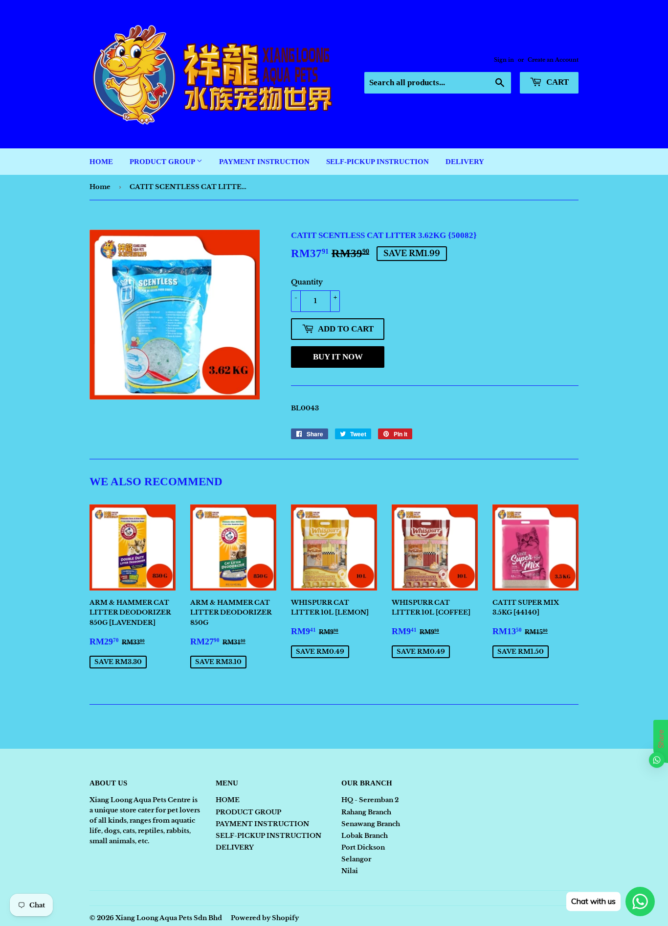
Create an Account (553, 59)
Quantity (307, 282)
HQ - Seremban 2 (370, 800)
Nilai (349, 871)
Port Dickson (363, 847)
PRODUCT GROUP (163, 162)
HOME (101, 162)
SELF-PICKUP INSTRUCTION (377, 162)
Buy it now (338, 356)
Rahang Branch (366, 812)
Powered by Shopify (265, 918)
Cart (556, 82)
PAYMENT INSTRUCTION (264, 162)
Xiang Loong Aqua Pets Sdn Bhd (168, 918)
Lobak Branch (364, 835)
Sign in (504, 59)
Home (100, 187)
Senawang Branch (370, 824)
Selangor (356, 859)
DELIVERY (464, 162)
